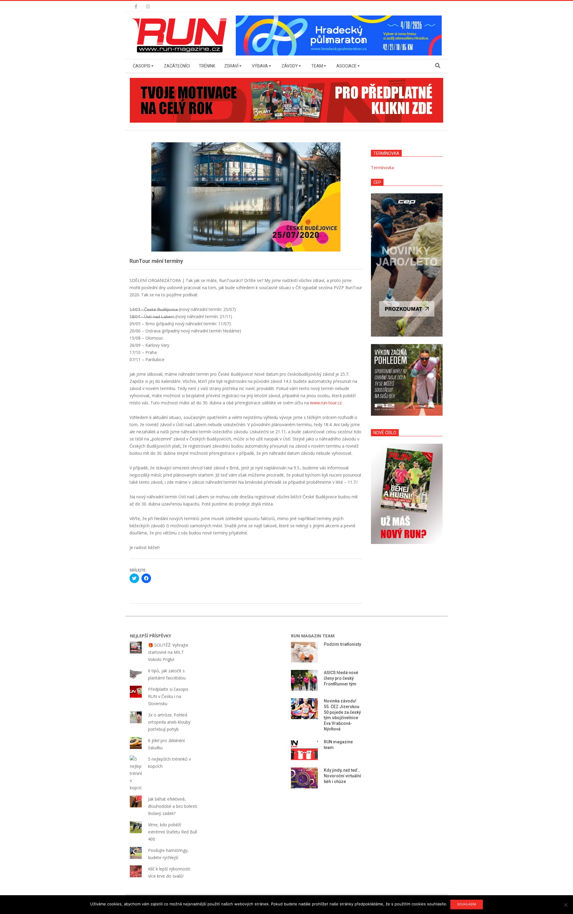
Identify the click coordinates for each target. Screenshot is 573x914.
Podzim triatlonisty (342, 644)
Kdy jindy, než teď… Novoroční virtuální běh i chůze (342, 776)
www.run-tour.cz (326, 403)
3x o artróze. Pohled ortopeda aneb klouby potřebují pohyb (169, 722)
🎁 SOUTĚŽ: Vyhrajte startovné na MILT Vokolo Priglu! (168, 652)
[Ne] (566, 905)
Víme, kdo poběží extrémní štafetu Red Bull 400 (172, 832)
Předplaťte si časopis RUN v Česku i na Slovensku (168, 696)
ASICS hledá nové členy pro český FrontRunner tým (341, 678)
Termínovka (382, 167)
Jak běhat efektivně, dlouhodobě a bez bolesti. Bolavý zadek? (173, 806)
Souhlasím (466, 904)
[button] (180, 36)
